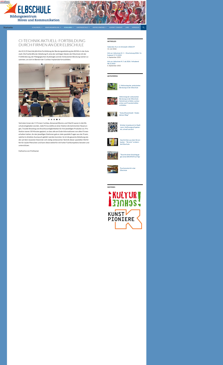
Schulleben (68, 27)
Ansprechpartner (99, 27)
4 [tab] (56, 119)
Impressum (135, 27)
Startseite (8, 27)
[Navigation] (5, 1)
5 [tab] (59, 119)
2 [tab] (51, 119)
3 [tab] (54, 119)
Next (87, 90)
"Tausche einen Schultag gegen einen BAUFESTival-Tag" (130, 156)
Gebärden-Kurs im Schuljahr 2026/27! (121, 47)
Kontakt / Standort (115, 27)
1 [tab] (48, 119)
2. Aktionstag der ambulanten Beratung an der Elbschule (129, 86)
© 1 (109, 145)
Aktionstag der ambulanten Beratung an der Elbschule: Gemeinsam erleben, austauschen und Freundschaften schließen (129, 101)
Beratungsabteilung (52, 27)
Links (127, 27)
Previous (21, 90)
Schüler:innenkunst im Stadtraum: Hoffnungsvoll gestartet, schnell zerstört (130, 127)
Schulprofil (36, 27)
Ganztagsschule (82, 27)
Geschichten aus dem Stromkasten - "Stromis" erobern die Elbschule (130, 142)
